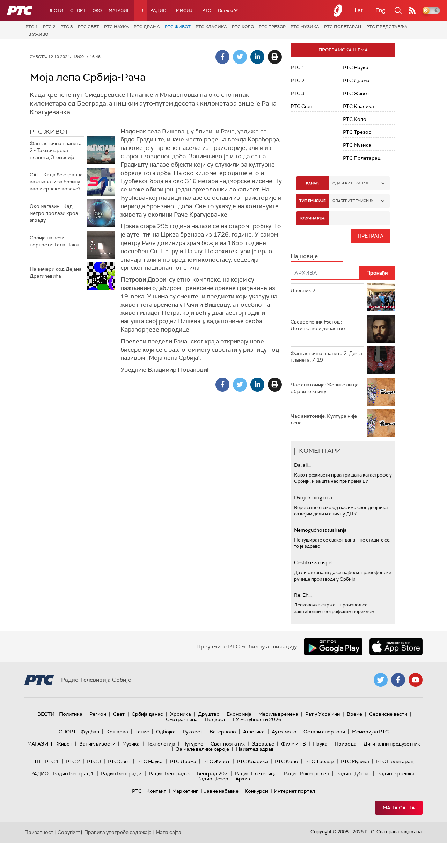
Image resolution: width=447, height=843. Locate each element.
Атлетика (254, 731)
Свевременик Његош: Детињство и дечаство (318, 325)
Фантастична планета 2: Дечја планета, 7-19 (326, 356)
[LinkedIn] (257, 57)
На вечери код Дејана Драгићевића (56, 272)
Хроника (180, 714)
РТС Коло (243, 26)
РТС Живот (178, 26)
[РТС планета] (338, 10)
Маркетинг (185, 791)
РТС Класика (211, 26)
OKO (97, 10)
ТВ (140, 10)
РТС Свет (88, 26)
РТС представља (387, 26)
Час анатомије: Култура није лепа (324, 419)
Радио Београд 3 (169, 773)
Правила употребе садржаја (118, 832)
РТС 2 (49, 26)
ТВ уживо (36, 34)
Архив (242, 779)
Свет (119, 714)
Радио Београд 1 (73, 773)
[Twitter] (240, 57)
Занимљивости (97, 744)
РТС (206, 10)
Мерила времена (278, 714)
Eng (380, 10)
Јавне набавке (221, 791)
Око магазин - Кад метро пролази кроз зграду (54, 213)
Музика (131, 744)
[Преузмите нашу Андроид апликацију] (333, 646)
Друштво (209, 714)
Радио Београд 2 (121, 773)
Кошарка (117, 731)
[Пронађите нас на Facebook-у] (398, 680)
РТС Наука (116, 26)
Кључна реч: (312, 218)
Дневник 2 (303, 290)
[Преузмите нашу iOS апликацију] (396, 646)
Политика (70, 714)
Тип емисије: (312, 200)
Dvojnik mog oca (313, 497)
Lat (358, 10)
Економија (239, 714)
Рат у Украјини (322, 714)
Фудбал (90, 731)
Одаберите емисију (352, 200)
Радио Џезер (212, 779)
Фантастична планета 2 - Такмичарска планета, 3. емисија (56, 150)
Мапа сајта (399, 808)
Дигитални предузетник (392, 744)
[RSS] (412, 10)
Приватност (38, 832)
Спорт (78, 10)
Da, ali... (302, 465)
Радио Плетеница (256, 773)
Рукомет (193, 731)
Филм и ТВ (293, 744)
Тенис (142, 731)
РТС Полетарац (342, 26)
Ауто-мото (284, 731)
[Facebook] (222, 57)
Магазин (120, 10)
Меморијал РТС (370, 731)
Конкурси (256, 791)
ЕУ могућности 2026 (257, 719)
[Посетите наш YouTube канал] (416, 680)
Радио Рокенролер (306, 773)
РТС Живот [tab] (49, 132)
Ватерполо (223, 731)
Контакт (156, 791)
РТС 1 (31, 26)
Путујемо (193, 744)
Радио (158, 10)
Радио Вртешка (396, 773)
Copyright (69, 832)
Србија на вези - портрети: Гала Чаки (54, 241)
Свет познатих (228, 744)
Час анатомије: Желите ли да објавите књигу (325, 388)
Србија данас (147, 714)
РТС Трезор (272, 26)
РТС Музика (305, 26)
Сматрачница (182, 719)
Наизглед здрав (255, 749)
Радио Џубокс (353, 773)
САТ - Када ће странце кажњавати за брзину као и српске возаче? (56, 181)
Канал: (312, 183)
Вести (55, 10)
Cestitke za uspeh (314, 562)
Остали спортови (324, 731)
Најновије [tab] (304, 256)
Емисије (184, 10)
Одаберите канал (350, 183)
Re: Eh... (303, 595)
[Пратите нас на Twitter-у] (381, 680)
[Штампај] (275, 57)
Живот (64, 744)
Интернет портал (294, 791)
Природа (346, 744)
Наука (320, 744)
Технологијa (161, 744)
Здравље (263, 744)
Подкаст (215, 719)
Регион (97, 714)
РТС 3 (66, 26)
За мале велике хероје (202, 749)
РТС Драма (147, 26)
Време (354, 714)
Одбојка (166, 731)
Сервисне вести (388, 714)
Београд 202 (212, 773)
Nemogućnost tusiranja (320, 530)
